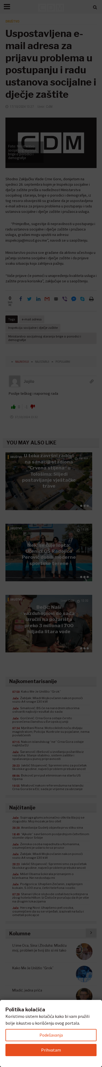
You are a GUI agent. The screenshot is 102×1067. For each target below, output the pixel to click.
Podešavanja (51, 1035)
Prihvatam (51, 1050)
